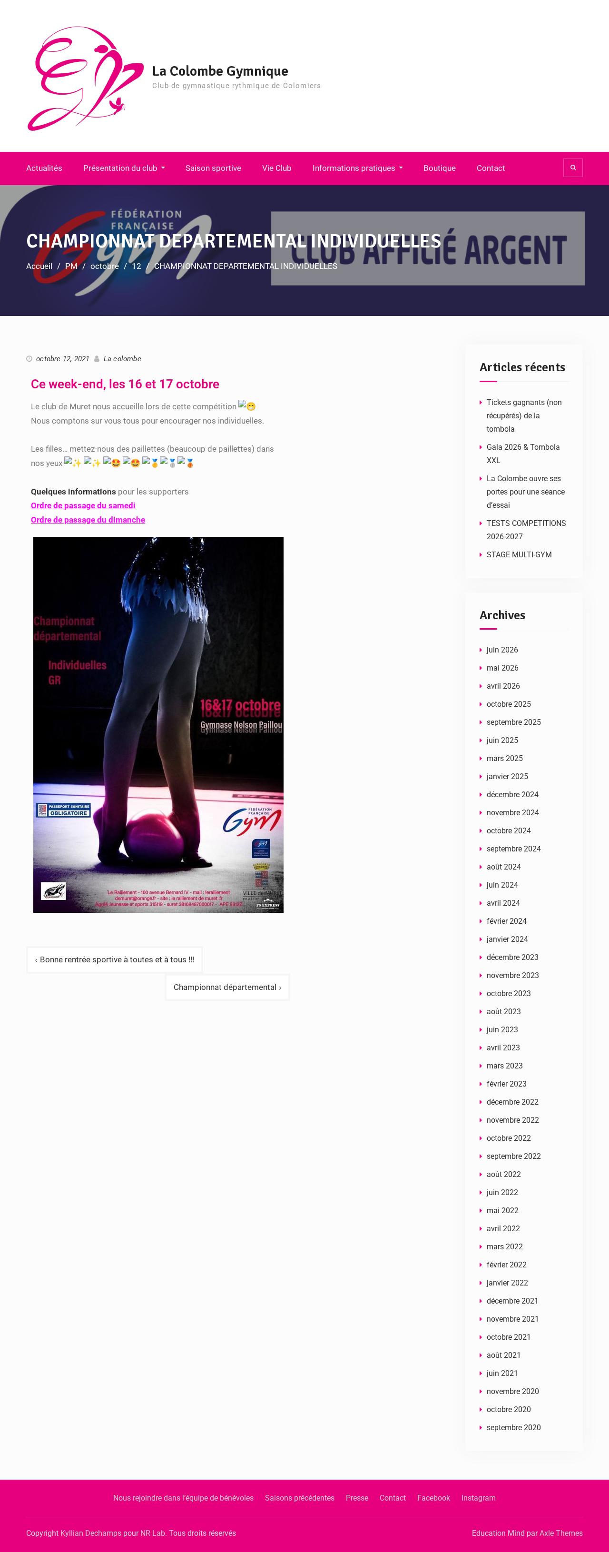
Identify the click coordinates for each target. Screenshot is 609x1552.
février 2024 (507, 921)
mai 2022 (503, 1210)
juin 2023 (502, 1029)
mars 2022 (505, 1246)
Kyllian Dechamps (90, 1533)
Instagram (479, 1498)
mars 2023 (505, 1065)
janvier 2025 (507, 776)
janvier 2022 (507, 1282)
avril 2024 (503, 903)
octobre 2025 (509, 704)
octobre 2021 (509, 1337)
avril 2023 (503, 1047)
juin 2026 (502, 649)
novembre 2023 (513, 975)
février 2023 (507, 1083)
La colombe (122, 359)
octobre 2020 (509, 1409)
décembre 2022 (513, 1102)
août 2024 (504, 866)
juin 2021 (502, 1373)
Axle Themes (561, 1533)
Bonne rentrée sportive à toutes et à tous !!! (117, 959)
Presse (357, 1498)
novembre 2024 (513, 812)
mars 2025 (505, 758)
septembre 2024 (514, 848)
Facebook (433, 1498)
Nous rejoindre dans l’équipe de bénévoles (183, 1498)
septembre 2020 (514, 1427)
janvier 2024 (507, 939)
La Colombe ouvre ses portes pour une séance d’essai (526, 492)
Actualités (44, 168)
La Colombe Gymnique (220, 71)
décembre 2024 (513, 794)
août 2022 (504, 1174)
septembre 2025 (514, 722)
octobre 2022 (509, 1138)
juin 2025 (502, 740)
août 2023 (504, 1011)
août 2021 (504, 1355)
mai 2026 (503, 667)
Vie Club (277, 168)
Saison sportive (213, 168)
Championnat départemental (225, 987)
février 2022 (507, 1264)
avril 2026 (503, 686)
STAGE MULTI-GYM (519, 554)
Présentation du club (120, 168)
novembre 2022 (513, 1120)
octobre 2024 (509, 830)
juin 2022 (502, 1192)
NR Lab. (153, 1533)
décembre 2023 (513, 957)
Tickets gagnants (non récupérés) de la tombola (524, 416)
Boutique (439, 168)
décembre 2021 (513, 1300)
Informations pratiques (354, 168)
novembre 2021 (513, 1319)
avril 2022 (503, 1228)
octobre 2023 (509, 993)
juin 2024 (502, 885)
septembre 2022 (514, 1156)
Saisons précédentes (299, 1498)
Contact (491, 168)
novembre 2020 (513, 1391)
